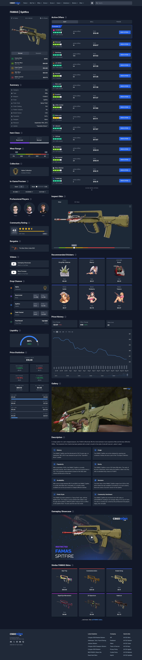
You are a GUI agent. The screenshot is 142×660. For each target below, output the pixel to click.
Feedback (113, 640)
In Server (29, 18)
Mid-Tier (32, 3)
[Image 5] (96, 430)
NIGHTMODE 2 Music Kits (94, 652)
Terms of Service (114, 646)
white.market (59, 105)
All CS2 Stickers (127, 640)
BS (45, 156)
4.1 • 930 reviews (57, 162)
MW (21, 156)
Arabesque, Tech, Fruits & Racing (97, 640)
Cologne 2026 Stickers (94, 649)
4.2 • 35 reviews (57, 99)
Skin (46, 90)
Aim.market (58, 157)
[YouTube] (20, 642)
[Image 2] (88, 430)
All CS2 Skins (126, 637)
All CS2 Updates (127, 655)
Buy (65, 21)
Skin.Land (58, 84)
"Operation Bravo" (42, 126)
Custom (41, 191)
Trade (118, 21)
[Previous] (11, 187)
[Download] (54, 429)
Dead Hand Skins (92, 655)
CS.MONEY (58, 30)
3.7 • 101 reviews (57, 120)
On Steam (45, 18)
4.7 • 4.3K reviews (58, 88)
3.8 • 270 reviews (57, 172)
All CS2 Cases (127, 643)
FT (29, 156)
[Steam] (23, 642)
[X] (14, 642)
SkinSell (57, 73)
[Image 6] (98, 430)
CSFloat (57, 136)
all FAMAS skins (97, 619)
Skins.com (58, 115)
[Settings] (92, 3)
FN (14, 156)
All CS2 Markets (127, 652)
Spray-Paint (44, 103)
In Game (15, 18)
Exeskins (58, 94)
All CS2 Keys (126, 646)
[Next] (27, 187)
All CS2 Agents (127, 649)
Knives (45, 3)
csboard (57, 126)
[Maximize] (130, 206)
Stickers (74, 3)
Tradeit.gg (58, 178)
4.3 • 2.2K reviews (57, 57)
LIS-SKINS (58, 63)
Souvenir (38, 53)
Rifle (46, 93)
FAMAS (45, 96)
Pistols (25, 3)
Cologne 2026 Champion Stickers (97, 646)
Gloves (52, 3)
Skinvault (58, 42)
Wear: (33, 186)
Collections (66, 3)
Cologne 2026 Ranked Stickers (96, 637)
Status (111, 643)
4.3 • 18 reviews (57, 130)
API (111, 637)
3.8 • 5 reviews (57, 78)
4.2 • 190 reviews (57, 46)
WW (37, 156)
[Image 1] (85, 430)
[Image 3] (90, 430)
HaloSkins (58, 147)
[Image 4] (93, 430)
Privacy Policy (114, 649)
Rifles (38, 3)
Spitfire (45, 100)
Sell (92, 21)
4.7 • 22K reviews (57, 183)
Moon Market (59, 168)
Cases (58, 3)
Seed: (16, 186)
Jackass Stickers (92, 643)
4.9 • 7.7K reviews (58, 67)
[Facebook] (17, 642)
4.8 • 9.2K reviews (58, 141)
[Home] (16, 3)
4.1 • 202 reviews (57, 109)
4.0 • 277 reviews (57, 151)
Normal (20, 53)
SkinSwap (58, 52)
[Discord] (11, 642)
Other (80, 3)
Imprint (112, 655)
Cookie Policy (114, 652)
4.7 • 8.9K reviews (58, 34)
